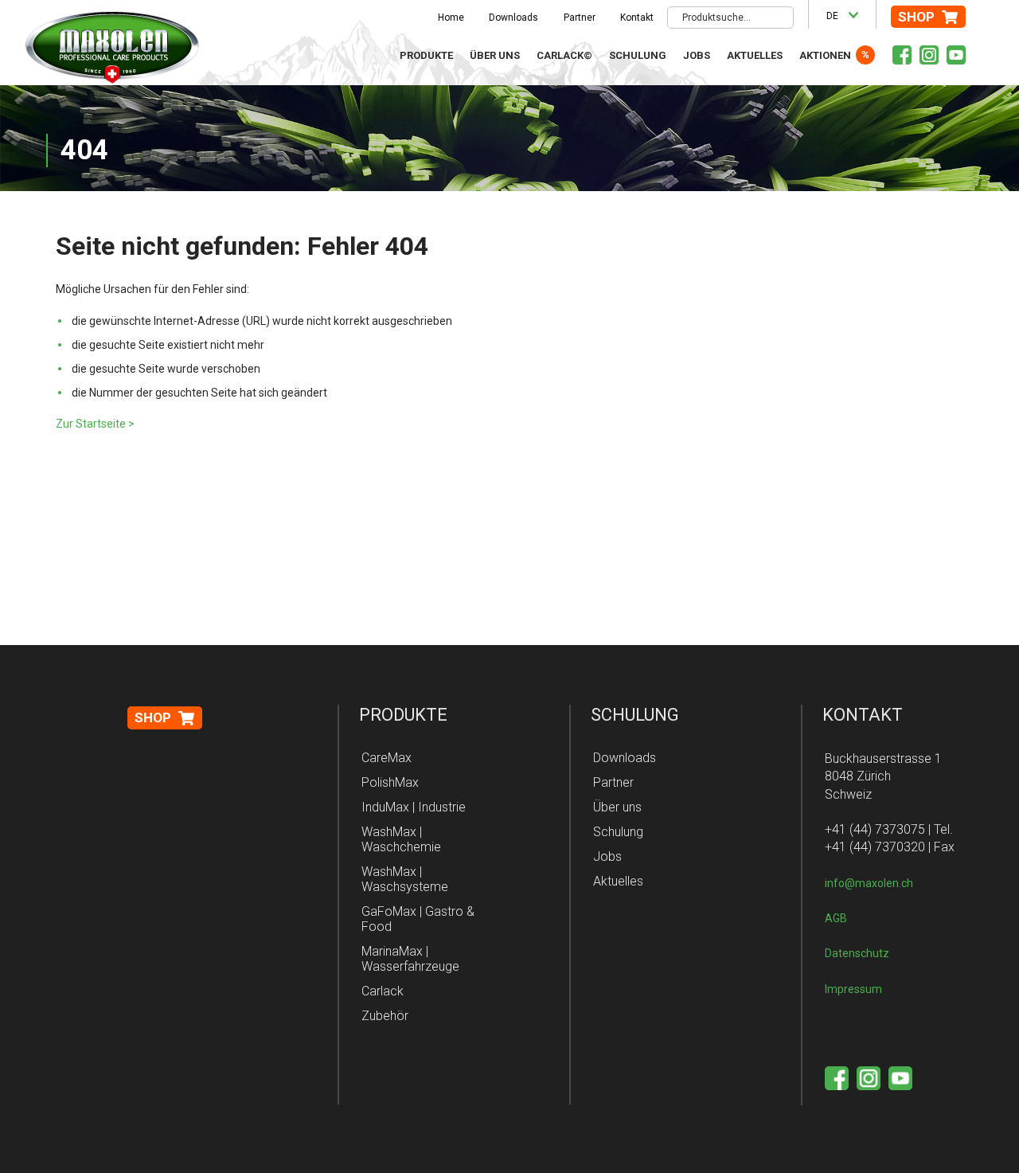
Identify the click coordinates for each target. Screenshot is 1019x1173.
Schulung (637, 55)
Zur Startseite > (95, 423)
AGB (836, 918)
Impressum (853, 989)
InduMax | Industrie (413, 807)
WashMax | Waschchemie (401, 839)
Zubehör (384, 1015)
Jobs (696, 55)
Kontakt (637, 17)
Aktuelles (755, 55)
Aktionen (825, 55)
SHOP (916, 17)
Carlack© (564, 55)
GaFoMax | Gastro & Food (417, 919)
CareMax (386, 757)
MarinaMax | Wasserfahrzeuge (410, 959)
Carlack (382, 991)
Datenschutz (857, 953)
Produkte (426, 55)
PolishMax (390, 782)
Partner (579, 17)
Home (451, 17)
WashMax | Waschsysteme (404, 879)
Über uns (495, 55)
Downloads (513, 17)
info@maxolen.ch (869, 883)
